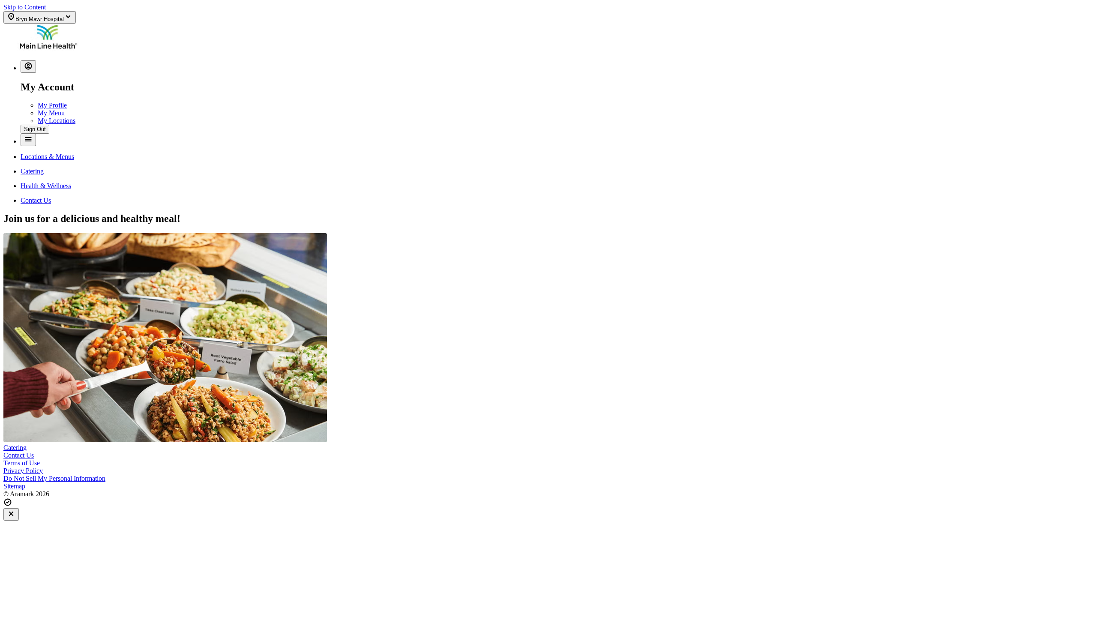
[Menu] (28, 140)
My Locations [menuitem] (56, 120)
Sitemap (14, 486)
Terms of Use (21, 463)
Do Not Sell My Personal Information (54, 478)
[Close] (11, 514)
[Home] (47, 49)
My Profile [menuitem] (52, 105)
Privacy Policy (23, 470)
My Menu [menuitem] (51, 113)
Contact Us (18, 455)
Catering (15, 447)
